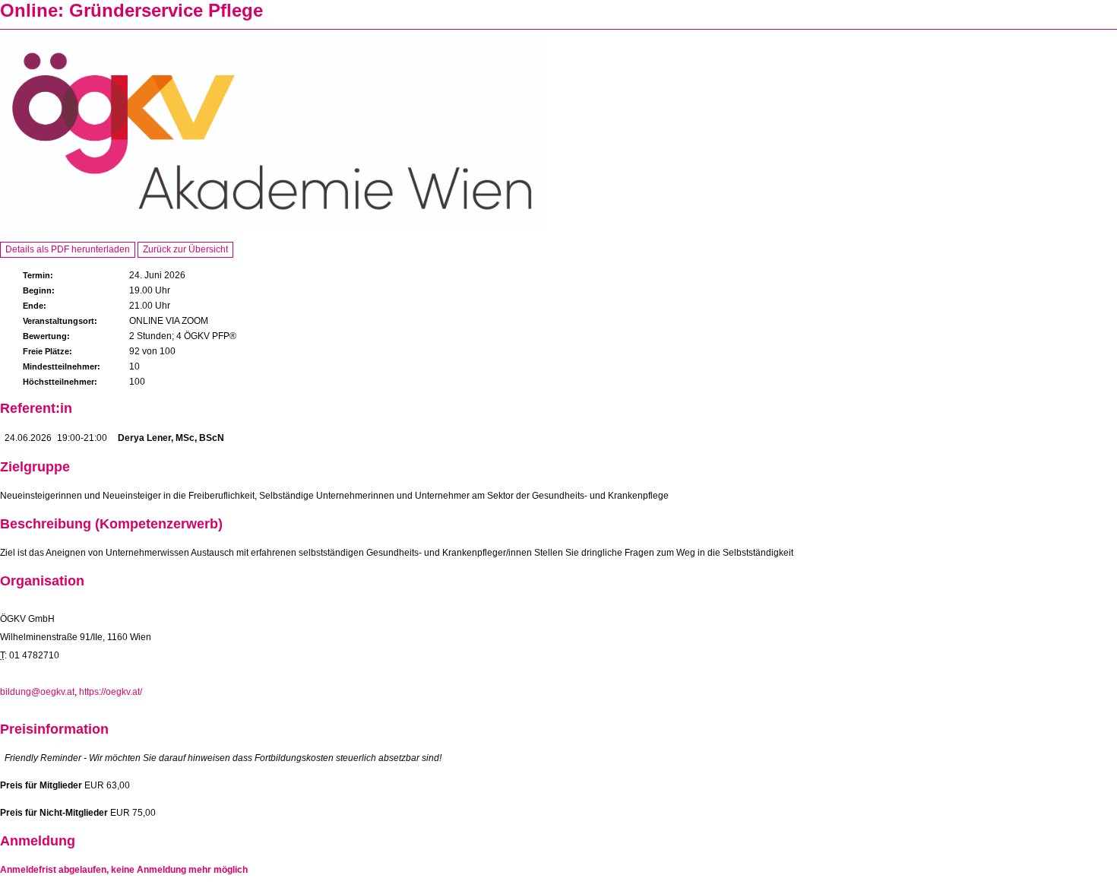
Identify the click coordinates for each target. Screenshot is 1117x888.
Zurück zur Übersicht (185, 249)
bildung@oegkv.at (37, 692)
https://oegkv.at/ (110, 692)
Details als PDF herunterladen (67, 249)
